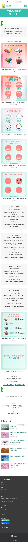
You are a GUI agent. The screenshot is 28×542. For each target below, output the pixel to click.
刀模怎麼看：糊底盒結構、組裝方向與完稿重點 (18, 449)
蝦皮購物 (3, 514)
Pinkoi (2, 507)
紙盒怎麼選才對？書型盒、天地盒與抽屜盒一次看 (18, 464)
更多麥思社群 (8, 384)
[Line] (14, 24)
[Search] (20, 2)
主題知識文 (12, 396)
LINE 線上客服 (10, 1)
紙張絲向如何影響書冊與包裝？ (17, 456)
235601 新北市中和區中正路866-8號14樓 (9, 498)
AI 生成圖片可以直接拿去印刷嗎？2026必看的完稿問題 (18, 441)
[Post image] (5, 427)
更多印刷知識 (20, 384)
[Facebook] (14, 22)
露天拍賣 (3, 512)
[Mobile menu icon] (25, 6)
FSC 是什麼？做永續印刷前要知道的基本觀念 (18, 425)
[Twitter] (14, 25)
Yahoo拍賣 (3, 509)
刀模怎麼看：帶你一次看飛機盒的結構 (18, 433)
